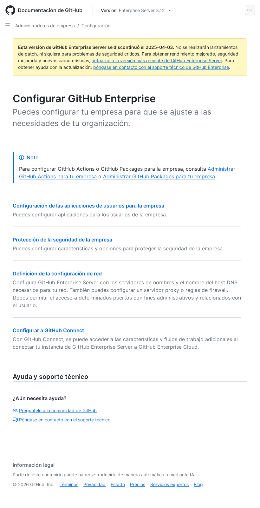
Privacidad (94, 484)
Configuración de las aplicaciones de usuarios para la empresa (88, 205)
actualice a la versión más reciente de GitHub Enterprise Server (157, 60)
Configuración (95, 25)
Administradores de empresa (45, 25)
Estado (118, 484)
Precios (137, 484)
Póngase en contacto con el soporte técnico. (65, 419)
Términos (69, 484)
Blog (198, 484)
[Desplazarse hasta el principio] (246, 494)
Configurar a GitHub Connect (48, 330)
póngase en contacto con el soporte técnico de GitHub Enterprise (161, 67)
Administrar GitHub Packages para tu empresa (159, 176)
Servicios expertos (169, 484)
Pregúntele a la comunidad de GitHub (58, 410)
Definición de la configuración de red (57, 273)
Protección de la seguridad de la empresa (62, 239)
